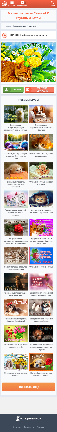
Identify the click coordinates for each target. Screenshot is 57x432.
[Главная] (3, 3)
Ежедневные (19, 26)
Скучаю (32, 26)
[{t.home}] (28, 418)
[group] (28, 35)
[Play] (4, 35)
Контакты (17, 427)
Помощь (40, 427)
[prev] (4, 62)
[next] (53, 62)
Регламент (29, 427)
